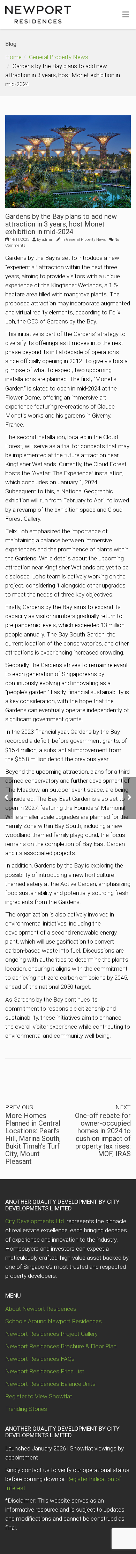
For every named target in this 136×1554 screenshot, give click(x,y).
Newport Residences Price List (44, 1371)
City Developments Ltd (35, 1221)
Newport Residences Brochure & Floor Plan (60, 1346)
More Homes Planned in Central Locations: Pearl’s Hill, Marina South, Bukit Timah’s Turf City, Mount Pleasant (33, 1138)
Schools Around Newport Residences (53, 1321)
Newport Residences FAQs (40, 1358)
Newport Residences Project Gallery (51, 1333)
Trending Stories (26, 1408)
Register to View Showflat (38, 1396)
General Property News (58, 57)
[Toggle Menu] (126, 15)
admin (47, 239)
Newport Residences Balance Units (50, 1383)
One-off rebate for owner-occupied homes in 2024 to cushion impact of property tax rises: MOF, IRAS (103, 1134)
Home (13, 57)
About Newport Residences (40, 1308)
